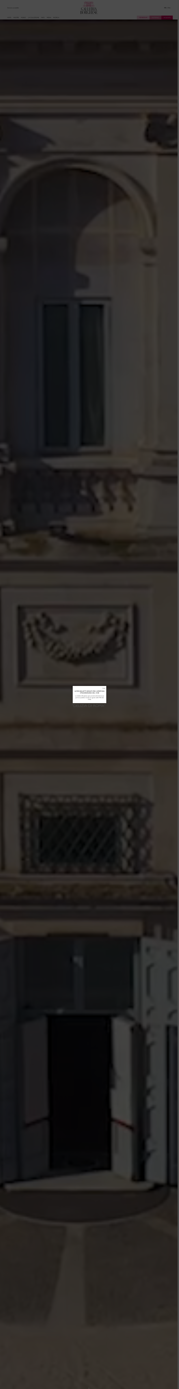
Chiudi (103, 688)
